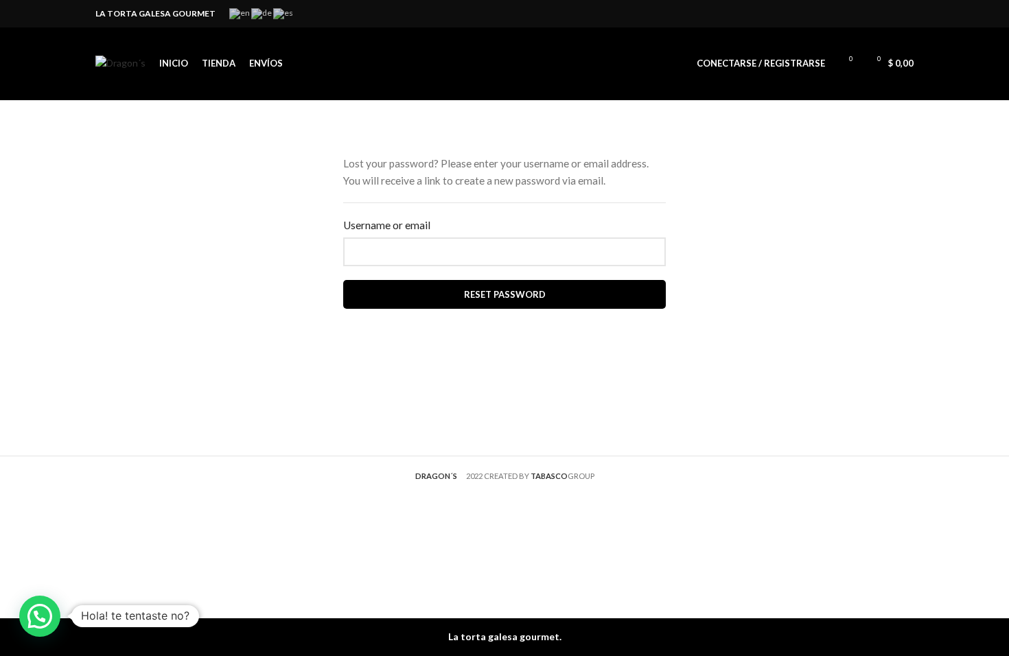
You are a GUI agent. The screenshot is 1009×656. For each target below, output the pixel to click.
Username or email (386, 225)
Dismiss (988, 637)
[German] (262, 13)
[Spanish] (283, 13)
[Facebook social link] (890, 14)
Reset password (505, 294)
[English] (240, 13)
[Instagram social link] (906, 14)
